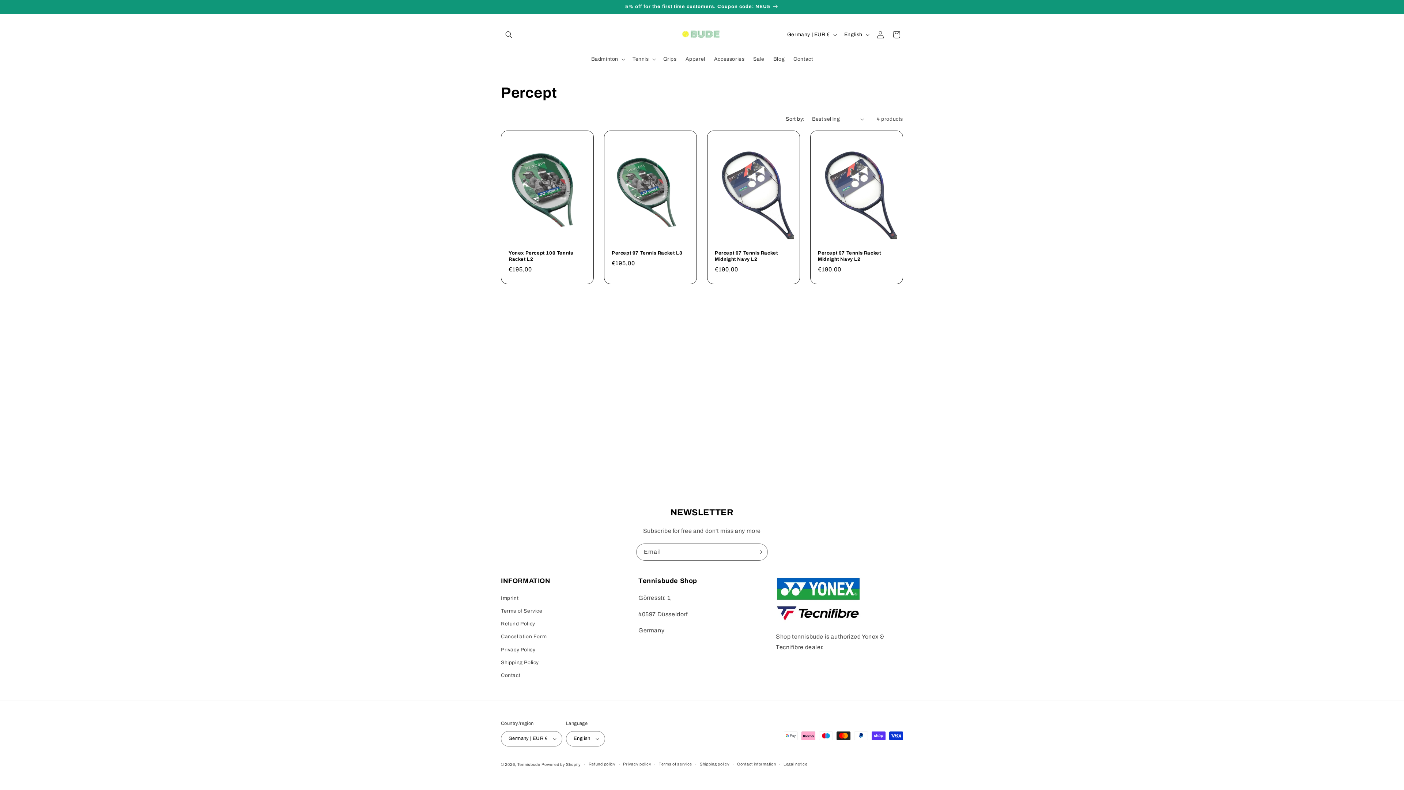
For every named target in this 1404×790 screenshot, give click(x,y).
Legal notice (795, 764)
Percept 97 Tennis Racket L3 (647, 253)
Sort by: (795, 119)
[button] (509, 35)
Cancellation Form (524, 636)
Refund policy (602, 764)
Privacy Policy (518, 649)
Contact (510, 675)
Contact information (756, 764)
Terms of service (675, 764)
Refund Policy (518, 624)
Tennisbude (528, 764)
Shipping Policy (520, 662)
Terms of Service (522, 611)
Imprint (509, 598)
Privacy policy (637, 764)
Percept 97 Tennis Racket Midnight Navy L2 (746, 256)
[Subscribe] (759, 552)
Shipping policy (715, 764)
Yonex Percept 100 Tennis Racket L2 (541, 256)
